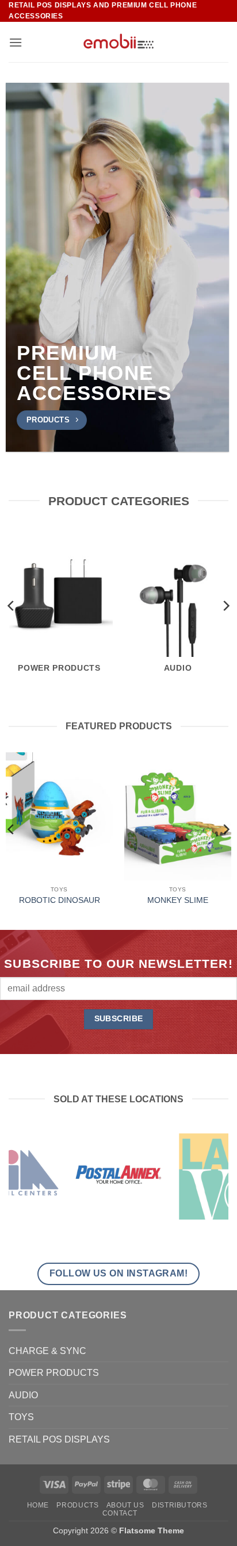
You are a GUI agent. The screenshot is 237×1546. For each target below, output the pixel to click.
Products (77, 1505)
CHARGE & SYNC (47, 1351)
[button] (15, 42)
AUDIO (23, 1395)
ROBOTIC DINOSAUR (59, 900)
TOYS (21, 1417)
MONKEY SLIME (177, 900)
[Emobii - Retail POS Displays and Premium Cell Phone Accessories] (119, 42)
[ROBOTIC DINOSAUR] (59, 816)
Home (38, 1505)
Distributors (179, 1505)
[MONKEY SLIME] (177, 816)
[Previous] (11, 605)
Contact (119, 1513)
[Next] (225, 605)
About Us (125, 1505)
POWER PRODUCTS (54, 1373)
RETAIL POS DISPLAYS (59, 1439)
